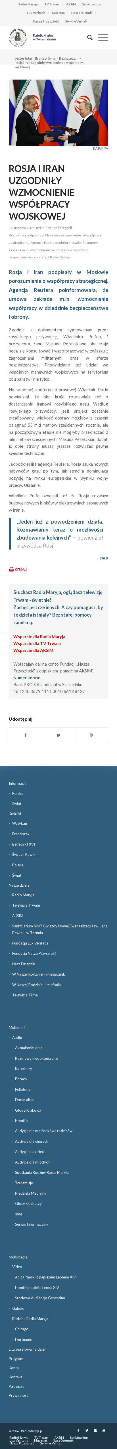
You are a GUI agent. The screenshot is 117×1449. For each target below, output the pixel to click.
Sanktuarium (91, 4)
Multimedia (18, 1027)
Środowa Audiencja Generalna (40, 1298)
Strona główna (44, 58)
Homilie (21, 1120)
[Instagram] (95, 1430)
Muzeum (58, 13)
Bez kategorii (68, 58)
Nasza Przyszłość (46, 21)
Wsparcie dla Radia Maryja (39, 636)
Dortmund (23, 1339)
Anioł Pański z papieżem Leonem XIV (45, 1277)
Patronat (16, 1386)
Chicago (21, 1329)
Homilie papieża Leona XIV (37, 1287)
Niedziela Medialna (30, 1193)
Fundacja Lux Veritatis (30, 943)
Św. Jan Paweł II (25, 854)
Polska (17, 793)
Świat (16, 803)
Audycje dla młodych (32, 1162)
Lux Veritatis (36, 13)
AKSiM (71, 4)
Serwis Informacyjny (31, 1224)
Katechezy (23, 1068)
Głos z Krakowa (28, 1110)
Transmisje (24, 1183)
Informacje (17, 783)
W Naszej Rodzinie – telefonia (36, 984)
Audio (17, 1037)
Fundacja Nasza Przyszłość (34, 953)
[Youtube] (104, 1430)
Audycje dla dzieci (30, 1151)
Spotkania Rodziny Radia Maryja (42, 1172)
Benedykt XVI (23, 844)
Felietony (22, 1089)
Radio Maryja (28, 4)
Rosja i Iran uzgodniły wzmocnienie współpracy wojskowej (42, 192)
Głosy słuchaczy (28, 1203)
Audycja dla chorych (31, 1141)
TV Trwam (52, 4)
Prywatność (18, 1395)
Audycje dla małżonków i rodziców (43, 1130)
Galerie (18, 1308)
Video (17, 1266)
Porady (21, 1079)
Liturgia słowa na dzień (27, 1349)
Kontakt (15, 1377)
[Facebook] (78, 1430)
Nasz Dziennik (82, 13)
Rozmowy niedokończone (36, 1058)
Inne (18, 1214)
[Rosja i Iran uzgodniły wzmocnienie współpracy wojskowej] (58, 113)
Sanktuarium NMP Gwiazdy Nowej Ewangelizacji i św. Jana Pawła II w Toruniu (60, 929)
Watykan (19, 823)
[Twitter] (87, 1430)
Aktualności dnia (28, 1047)
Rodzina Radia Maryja (30, 1318)
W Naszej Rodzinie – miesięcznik (38, 974)
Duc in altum (25, 1099)
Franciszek (21, 834)
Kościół (15, 813)
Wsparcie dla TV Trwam (37, 643)
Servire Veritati (76, 21)
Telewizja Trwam (26, 905)
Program (16, 1358)
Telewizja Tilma (25, 995)
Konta (14, 1367)
